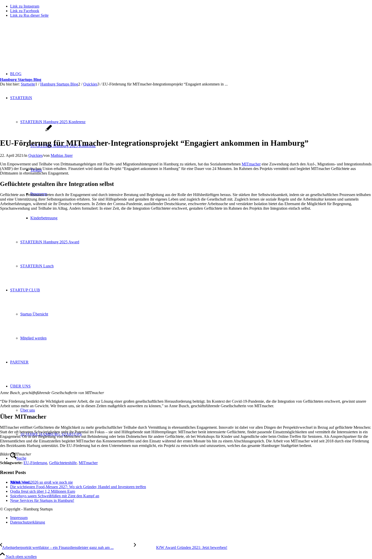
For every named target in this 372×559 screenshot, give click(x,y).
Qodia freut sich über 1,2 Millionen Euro (42, 491)
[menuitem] (191, 517)
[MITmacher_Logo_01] (26, 130)
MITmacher (251, 164)
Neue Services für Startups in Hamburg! (42, 500)
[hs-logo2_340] (38, 46)
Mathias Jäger (62, 155)
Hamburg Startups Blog (20, 79)
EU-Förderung (35, 463)
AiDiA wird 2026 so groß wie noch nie (41, 482)
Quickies (35, 155)
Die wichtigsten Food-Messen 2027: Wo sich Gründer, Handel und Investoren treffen (78, 487)
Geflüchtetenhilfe (63, 463)
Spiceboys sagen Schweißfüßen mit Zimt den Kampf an (54, 496)
